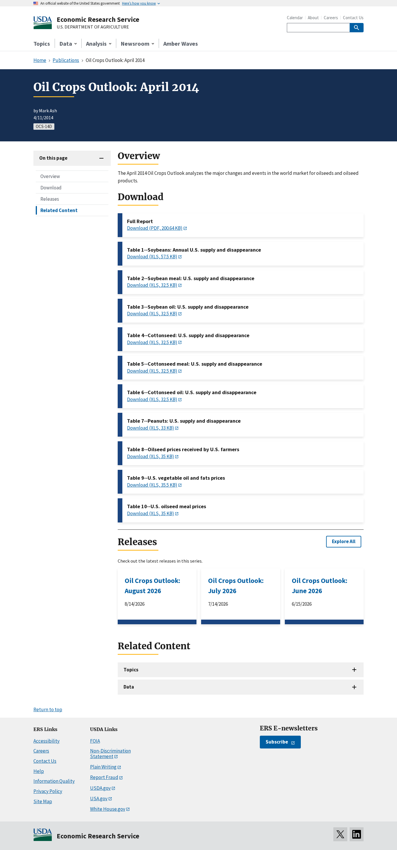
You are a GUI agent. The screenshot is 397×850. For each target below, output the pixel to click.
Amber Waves (180, 43)
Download (51, 187)
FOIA (95, 741)
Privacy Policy (47, 791)
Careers (331, 17)
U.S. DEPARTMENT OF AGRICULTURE (93, 27)
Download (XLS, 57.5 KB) (152, 256)
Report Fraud (104, 777)
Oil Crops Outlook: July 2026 (236, 585)
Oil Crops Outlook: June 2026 (319, 585)
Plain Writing (103, 767)
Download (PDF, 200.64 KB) (155, 228)
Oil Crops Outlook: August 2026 (152, 585)
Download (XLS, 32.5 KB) (152, 285)
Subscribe (277, 742)
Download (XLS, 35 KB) (150, 456)
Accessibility (46, 741)
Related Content (59, 210)
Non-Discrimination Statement (110, 754)
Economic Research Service (98, 19)
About (313, 17)
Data (129, 687)
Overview (50, 176)
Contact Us (353, 17)
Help (38, 771)
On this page (53, 158)
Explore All (343, 541)
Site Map (42, 801)
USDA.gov (100, 788)
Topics (41, 43)
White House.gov (107, 809)
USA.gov (99, 798)
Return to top (47, 709)
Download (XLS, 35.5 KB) (152, 485)
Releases (49, 198)
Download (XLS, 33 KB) (150, 428)
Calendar (295, 17)
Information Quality (54, 781)
